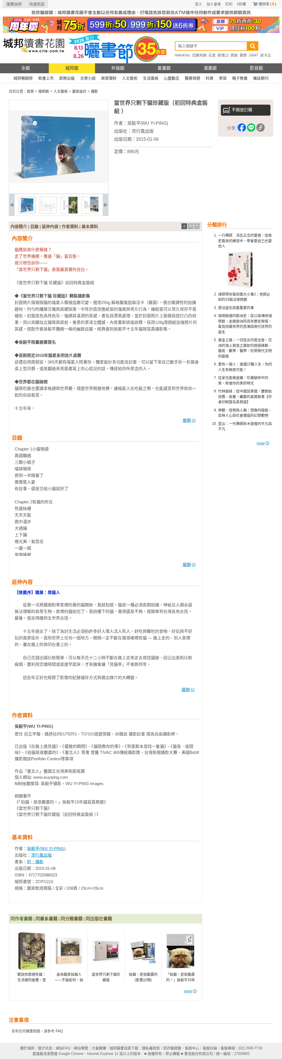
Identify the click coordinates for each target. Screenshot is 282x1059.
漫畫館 (210, 68)
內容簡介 (18, 226)
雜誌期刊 (261, 78)
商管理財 (108, 78)
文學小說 (88, 78)
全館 (25, 68)
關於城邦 (27, 1048)
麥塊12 (223, 55)
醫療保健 (192, 78)
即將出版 (67, 78)
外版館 (117, 68)
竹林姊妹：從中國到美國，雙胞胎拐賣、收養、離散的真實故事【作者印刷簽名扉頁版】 (245, 396)
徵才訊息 (45, 1048)
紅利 (228, 4)
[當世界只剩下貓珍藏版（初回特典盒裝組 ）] (27, 212)
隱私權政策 (151, 1048)
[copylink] (260, 128)
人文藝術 (129, 78)
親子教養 (240, 78)
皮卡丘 (265, 55)
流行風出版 (143, 131)
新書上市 (46, 78)
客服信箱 (210, 1048)
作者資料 (70, 226)
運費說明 (14, 4)
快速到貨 (37, 4)
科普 (209, 78)
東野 (243, 55)
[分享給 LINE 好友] (251, 128)
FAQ (59, 1031)
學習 (223, 78)
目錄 (34, 226)
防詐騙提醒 (172, 1048)
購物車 (267, 4)
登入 (198, 4)
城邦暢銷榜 (23, 78)
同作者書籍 (21, 918)
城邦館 (71, 68)
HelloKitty (182, 55)
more (261, 443)
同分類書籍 (72, 918)
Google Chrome (71, 1054)
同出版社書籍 (99, 918)
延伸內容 (50, 226)
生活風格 (150, 78)
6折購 (241, 4)
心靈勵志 (171, 78)
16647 (253, 55)
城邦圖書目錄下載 (124, 1048)
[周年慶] (141, 32)
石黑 (212, 55)
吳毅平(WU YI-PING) (147, 123)
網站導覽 (81, 1048)
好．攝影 (35, 861)
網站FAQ (63, 1048)
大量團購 (99, 1048)
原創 (234, 55)
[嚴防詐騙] (141, 15)
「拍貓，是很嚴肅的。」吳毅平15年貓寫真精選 (180, 979)
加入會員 (214, 4)
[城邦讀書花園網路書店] (34, 62)
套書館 (164, 68)
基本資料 (90, 226)
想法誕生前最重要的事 (236, 308)
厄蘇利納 (199, 55)
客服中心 (192, 1048)
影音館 (256, 68)
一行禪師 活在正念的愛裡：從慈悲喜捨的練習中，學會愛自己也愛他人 (245, 240)
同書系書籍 (47, 918)
